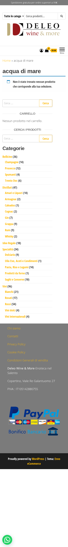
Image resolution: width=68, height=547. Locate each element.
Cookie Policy (16, 352)
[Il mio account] (41, 50)
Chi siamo (14, 328)
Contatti (12, 336)
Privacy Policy (16, 344)
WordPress (38, 459)
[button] (7, 540)
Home (6, 60)
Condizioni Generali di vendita (27, 360)
